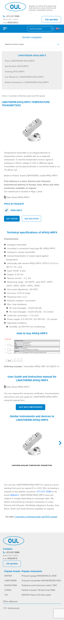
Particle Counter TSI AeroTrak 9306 (38, 590)
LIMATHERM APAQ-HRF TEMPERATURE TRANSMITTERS (32, 465)
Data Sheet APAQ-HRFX (17, 197)
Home (4, 96)
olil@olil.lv (12, 22)
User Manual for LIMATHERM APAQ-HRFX (24, 77)
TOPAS (7, 590)
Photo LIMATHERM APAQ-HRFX (20, 61)
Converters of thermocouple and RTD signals (27, 96)
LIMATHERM (10, 580)
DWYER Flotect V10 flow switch (36, 595)
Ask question (51, 19)
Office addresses (10, 601)
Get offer (11, 219)
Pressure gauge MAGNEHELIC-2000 (39, 576)
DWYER (8, 576)
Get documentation (30, 407)
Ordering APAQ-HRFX (15, 71)
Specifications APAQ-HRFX (17, 66)
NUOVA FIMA (10, 585)
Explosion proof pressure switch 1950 (39, 585)
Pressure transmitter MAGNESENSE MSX (41, 580)
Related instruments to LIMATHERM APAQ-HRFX (27, 82)
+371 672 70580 (12, 16)
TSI (6, 595)
